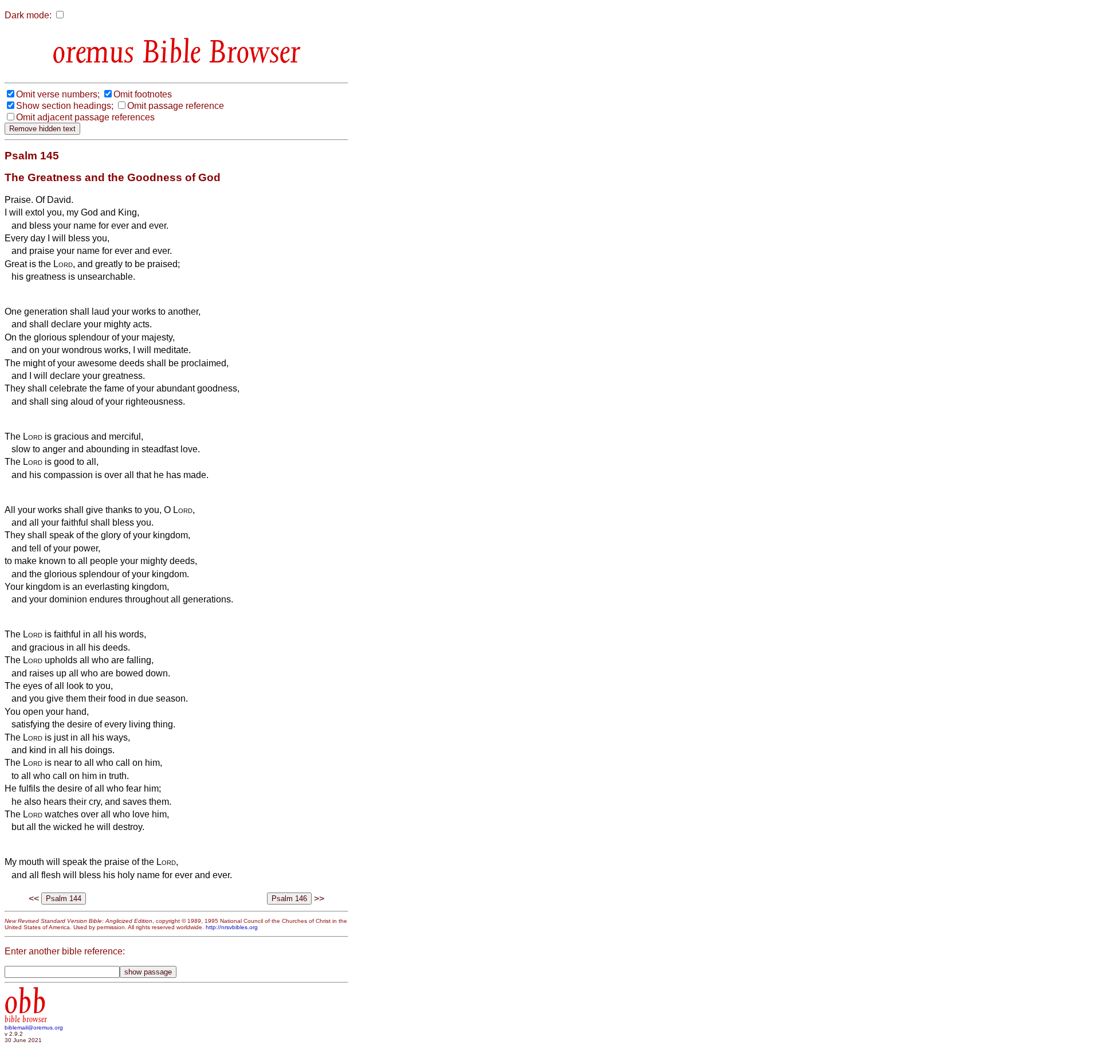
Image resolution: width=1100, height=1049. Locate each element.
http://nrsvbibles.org (232, 927)
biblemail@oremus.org (34, 1027)
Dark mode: (28, 15)
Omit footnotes (142, 94)
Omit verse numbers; (58, 94)
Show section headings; (64, 106)
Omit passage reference (175, 106)
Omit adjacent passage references (85, 117)
